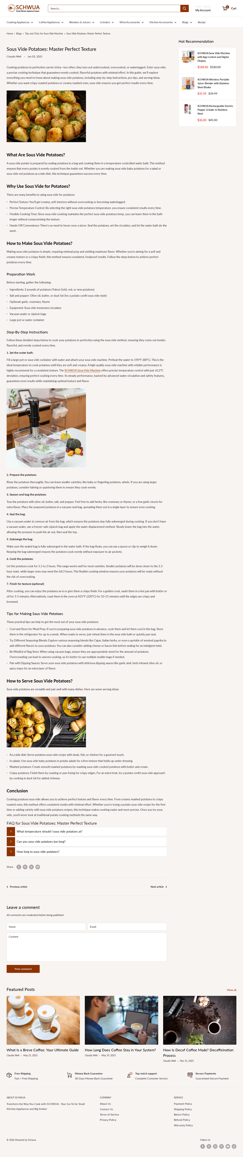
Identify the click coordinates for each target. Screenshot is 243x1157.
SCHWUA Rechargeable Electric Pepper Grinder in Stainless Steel (215, 109)
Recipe (201, 22)
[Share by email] (37, 866)
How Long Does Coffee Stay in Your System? (120, 1050)
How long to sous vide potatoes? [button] (38, 851)
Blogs (185, 22)
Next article (157, 886)
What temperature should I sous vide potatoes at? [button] (49, 831)
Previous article (18, 886)
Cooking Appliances (18, 22)
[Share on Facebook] (19, 866)
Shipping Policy (183, 1109)
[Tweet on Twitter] (31, 866)
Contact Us (106, 1109)
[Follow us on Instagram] (215, 1146)
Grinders (105, 22)
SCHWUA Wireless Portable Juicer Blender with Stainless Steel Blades (213, 83)
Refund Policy (182, 1119)
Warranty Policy (183, 1125)
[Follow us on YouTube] (227, 1146)
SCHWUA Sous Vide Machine (82, 370)
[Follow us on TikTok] (234, 1146)
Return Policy (181, 1114)
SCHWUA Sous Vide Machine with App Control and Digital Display (214, 57)
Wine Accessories (130, 22)
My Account (203, 10)
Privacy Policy (108, 1119)
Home (10, 33)
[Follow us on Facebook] (202, 1146)
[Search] (184, 8)
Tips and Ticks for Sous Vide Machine (44, 33)
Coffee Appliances (49, 22)
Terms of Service (109, 1114)
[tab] (87, 831)
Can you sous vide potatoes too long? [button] (41, 841)
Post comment (23, 968)
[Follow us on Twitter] (209, 1146)
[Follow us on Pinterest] (221, 1146)
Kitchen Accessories (161, 22)
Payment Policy (183, 1103)
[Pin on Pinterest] (25, 866)
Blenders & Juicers (80, 22)
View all (232, 989)
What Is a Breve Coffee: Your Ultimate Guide (43, 1050)
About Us (105, 1103)
